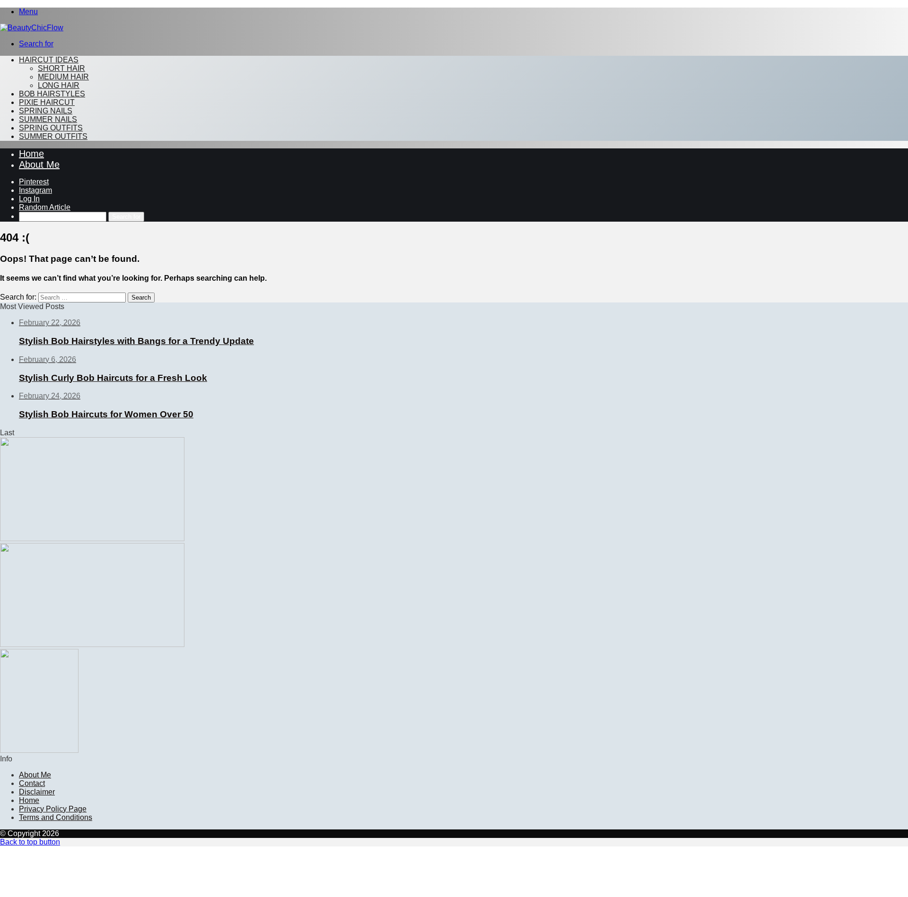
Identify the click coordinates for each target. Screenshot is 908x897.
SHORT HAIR (61, 68)
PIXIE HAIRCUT (47, 102)
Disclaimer (37, 792)
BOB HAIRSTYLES (52, 94)
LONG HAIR (58, 85)
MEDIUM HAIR (63, 77)
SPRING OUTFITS (51, 128)
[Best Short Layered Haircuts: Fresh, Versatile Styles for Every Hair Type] (92, 539)
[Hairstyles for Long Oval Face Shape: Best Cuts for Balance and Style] (92, 644)
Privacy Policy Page (53, 809)
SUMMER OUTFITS (53, 136)
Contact (32, 783)
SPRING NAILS (45, 111)
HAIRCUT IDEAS (49, 60)
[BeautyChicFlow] (31, 28)
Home (31, 153)
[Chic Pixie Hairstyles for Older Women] (39, 750)
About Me (39, 164)
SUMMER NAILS (48, 119)
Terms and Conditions (55, 817)
